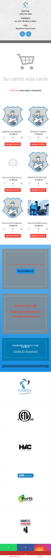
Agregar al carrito (13, 144)
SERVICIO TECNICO (38, 132)
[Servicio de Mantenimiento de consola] (12, 162)
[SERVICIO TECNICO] (38, 116)
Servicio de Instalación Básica (15, 223)
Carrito (40, 556)
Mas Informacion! (25, 271)
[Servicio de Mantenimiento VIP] (38, 208)
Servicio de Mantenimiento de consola (18, 177)
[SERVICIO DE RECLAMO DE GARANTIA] (38, 162)
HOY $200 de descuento (25, 316)
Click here (14, 90)
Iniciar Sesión (15, 556)
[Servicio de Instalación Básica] (12, 208)
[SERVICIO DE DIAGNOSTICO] (12, 116)
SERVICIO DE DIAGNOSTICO (14, 132)
